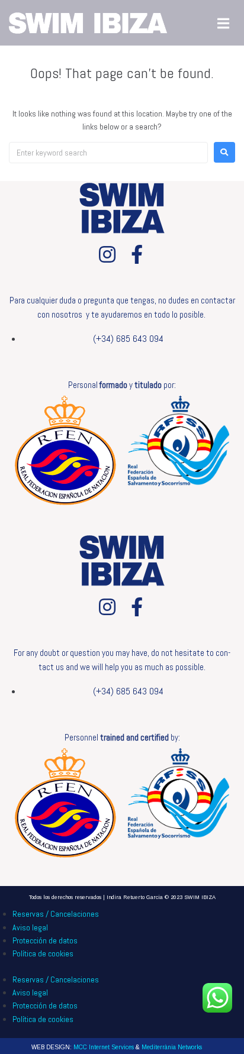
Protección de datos (45, 940)
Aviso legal (30, 927)
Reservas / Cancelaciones (55, 913)
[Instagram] (107, 254)
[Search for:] (108, 152)
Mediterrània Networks (172, 1047)
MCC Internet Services (103, 1047)
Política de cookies (42, 953)
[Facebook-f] (136, 254)
